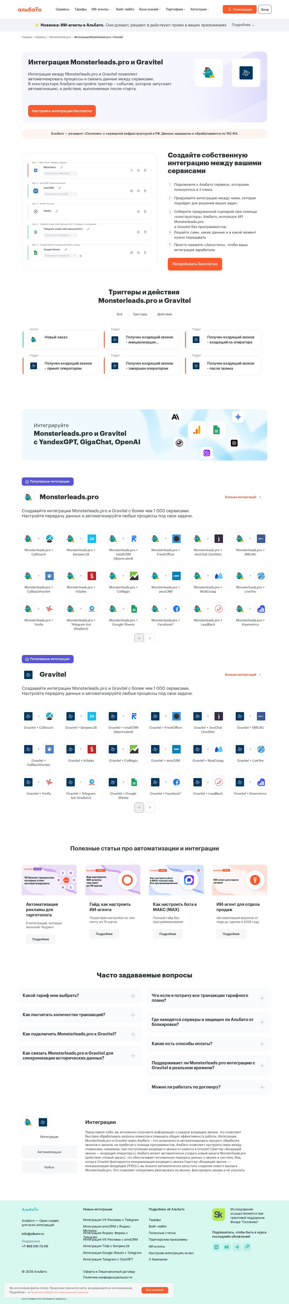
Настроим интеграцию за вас (171, 1253)
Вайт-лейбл (125, 9)
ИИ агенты (157, 1246)
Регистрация (242, 9)
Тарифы (80, 9)
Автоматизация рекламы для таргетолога (42, 909)
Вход (265, 9)
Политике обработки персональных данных (59, 1292)
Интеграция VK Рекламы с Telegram (111, 1220)
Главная (27, 37)
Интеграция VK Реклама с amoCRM (110, 1239)
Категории (199, 9)
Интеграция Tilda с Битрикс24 (106, 1246)
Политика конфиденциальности (107, 1277)
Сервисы (62, 9)
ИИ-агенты (100, 9)
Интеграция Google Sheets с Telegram (112, 1253)
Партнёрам (174, 9)
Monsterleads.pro (60, 37)
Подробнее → (243, 25)
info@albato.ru (33, 1234)
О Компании (158, 1259)
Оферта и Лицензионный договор (109, 1272)
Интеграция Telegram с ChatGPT (108, 1259)
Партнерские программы (168, 1239)
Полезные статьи (162, 1233)
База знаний (148, 9)
